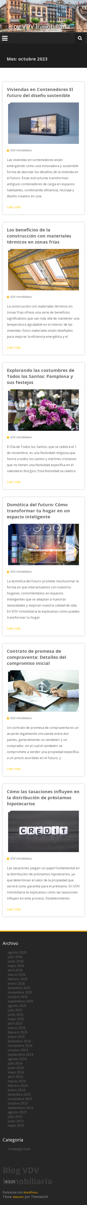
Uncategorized (19, 1149)
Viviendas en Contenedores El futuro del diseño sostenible (40, 92)
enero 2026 (16, 983)
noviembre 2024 (20, 1045)
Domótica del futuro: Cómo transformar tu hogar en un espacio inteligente (38, 510)
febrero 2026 (18, 979)
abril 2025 (15, 1023)
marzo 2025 (16, 1028)
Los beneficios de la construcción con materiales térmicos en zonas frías (39, 236)
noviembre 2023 (20, 1099)
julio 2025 (15, 1010)
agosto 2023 (17, 1112)
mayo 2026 (16, 965)
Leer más (14, 207)
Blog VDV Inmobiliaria (39, 26)
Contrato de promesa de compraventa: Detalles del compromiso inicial (36, 657)
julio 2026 (15, 957)
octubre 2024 (18, 1050)
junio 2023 (15, 1121)
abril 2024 (15, 1076)
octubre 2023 (18, 1103)
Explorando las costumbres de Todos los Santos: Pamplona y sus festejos (40, 376)
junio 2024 (15, 1068)
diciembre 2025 (19, 988)
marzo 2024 (16, 1081)
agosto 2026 (17, 952)
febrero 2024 (18, 1085)
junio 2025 (15, 1014)
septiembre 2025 (20, 1001)
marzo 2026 (16, 974)
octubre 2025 (18, 997)
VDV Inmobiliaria (21, 150)
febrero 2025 (18, 1032)
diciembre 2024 (19, 1041)
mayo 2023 (16, 1125)
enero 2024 (16, 1090)
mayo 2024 (16, 1072)
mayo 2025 (16, 1019)
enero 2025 (16, 1037)
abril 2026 (15, 970)
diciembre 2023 (19, 1094)
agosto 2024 (17, 1059)
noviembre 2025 (20, 992)
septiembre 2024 (20, 1054)
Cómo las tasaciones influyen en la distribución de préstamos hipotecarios (43, 797)
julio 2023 (15, 1116)
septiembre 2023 (20, 1108)
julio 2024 (15, 1063)
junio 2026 (15, 961)
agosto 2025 (17, 1005)
